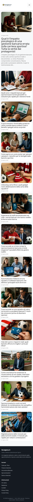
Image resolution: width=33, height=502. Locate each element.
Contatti (4, 488)
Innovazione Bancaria (7, 470)
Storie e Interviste (6, 475)
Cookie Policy (5, 493)
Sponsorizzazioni (6, 473)
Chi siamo (4, 483)
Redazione (4, 485)
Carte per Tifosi (6, 465)
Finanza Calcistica (6, 468)
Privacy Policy (5, 490)
